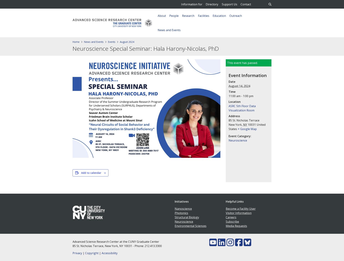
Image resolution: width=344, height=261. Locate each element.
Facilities (203, 15)
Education (219, 15)
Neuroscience (238, 140)
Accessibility (110, 253)
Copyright (92, 253)
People (174, 15)
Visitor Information (239, 213)
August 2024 (127, 42)
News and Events (169, 30)
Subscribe (232, 222)
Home (76, 42)
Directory (212, 4)
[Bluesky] (247, 244)
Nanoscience (183, 209)
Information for (191, 4)
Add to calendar (91, 172)
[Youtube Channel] (213, 244)
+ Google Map (247, 129)
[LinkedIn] (221, 244)
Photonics (181, 213)
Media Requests (236, 226)
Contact (246, 4)
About (162, 15)
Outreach (235, 15)
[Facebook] (239, 244)
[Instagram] (230, 244)
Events (111, 42)
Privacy (77, 253)
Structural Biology (187, 217)
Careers (231, 217)
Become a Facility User (241, 209)
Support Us (229, 4)
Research (188, 15)
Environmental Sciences (190, 226)
